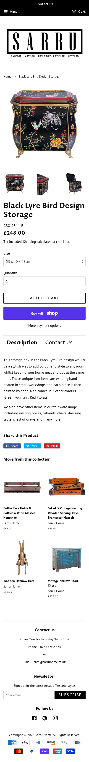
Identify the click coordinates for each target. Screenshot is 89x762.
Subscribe (70, 695)
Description (22, 342)
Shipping (29, 241)
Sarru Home (43, 735)
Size (6, 253)
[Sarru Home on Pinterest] (44, 719)
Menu (13, 12)
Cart (82, 12)
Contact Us (59, 342)
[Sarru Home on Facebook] (34, 719)
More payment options (44, 325)
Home (7, 77)
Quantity (10, 273)
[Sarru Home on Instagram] (55, 719)
